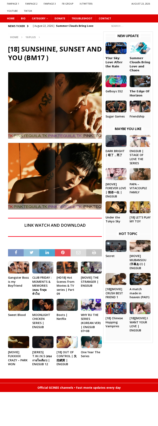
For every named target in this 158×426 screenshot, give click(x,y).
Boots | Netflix (62, 317)
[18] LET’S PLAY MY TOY (140, 219)
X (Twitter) (86, 3)
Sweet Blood (17, 315)
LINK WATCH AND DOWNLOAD (55, 225)
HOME (11, 18)
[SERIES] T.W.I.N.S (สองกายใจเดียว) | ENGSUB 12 (42, 358)
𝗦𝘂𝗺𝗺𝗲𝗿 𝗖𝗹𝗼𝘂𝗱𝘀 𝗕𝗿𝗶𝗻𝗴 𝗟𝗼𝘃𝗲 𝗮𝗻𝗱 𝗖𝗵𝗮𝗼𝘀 (140, 64)
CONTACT (105, 18)
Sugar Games (115, 116)
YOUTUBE (12, 10)
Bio (23, 18)
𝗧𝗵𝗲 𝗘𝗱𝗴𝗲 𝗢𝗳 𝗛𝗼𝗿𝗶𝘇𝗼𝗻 (139, 93)
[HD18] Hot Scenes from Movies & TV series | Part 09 (65, 286)
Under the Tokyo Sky (113, 219)
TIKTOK (28, 10)
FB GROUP (67, 3)
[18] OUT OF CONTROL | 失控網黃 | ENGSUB (67, 358)
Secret (110, 256)
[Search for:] (129, 26)
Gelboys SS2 (114, 91)
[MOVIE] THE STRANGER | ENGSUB (90, 282)
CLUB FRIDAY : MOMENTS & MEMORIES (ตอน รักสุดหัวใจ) (42, 286)
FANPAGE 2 (31, 3)
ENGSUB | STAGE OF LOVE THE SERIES (137, 157)
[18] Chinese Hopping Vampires (114, 322)
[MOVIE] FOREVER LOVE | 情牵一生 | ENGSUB (116, 190)
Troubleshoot (82, 18)
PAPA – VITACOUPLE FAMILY (138, 188)
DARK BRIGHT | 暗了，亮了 (115, 153)
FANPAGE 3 (50, 3)
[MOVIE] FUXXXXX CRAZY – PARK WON (18, 358)
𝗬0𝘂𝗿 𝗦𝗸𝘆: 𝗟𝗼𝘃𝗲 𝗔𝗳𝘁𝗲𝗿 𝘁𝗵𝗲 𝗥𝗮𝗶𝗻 (114, 62)
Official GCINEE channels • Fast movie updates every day (79, 388)
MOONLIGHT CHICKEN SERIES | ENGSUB (41, 321)
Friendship (137, 116)
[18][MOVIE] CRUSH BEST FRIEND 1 (114, 293)
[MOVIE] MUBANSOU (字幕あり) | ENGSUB (138, 262)
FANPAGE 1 (13, 3)
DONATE (60, 18)
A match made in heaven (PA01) (139, 293)
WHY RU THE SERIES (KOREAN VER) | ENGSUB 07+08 (91, 323)
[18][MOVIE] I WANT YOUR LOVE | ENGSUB (139, 324)
